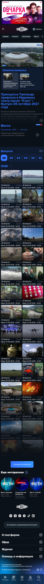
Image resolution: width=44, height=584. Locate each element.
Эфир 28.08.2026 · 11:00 (31, 284)
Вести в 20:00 (35, 492)
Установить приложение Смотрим (22, 525)
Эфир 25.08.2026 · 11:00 (31, 399)
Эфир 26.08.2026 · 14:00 (10, 361)
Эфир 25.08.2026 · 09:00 (10, 419)
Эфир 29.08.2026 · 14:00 (31, 245)
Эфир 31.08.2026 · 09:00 (10, 207)
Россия (24, 129)
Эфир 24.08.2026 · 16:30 (31, 419)
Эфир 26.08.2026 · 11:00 (31, 361)
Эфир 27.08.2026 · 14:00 (10, 322)
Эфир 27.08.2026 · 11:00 (31, 322)
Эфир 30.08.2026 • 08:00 (10, 245)
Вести (36, 36)
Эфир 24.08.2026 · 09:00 (10, 457)
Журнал (7, 549)
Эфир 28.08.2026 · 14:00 (10, 284)
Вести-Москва (6, 492)
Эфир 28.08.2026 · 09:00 (10, 303)
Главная (5, 36)
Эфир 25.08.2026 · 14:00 (10, 399)
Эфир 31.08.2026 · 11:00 (31, 188)
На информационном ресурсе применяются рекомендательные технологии (17, 565)
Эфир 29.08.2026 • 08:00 (32, 265)
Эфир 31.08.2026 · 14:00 (10, 188)
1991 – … (16, 129)
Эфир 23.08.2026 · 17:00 (31, 457)
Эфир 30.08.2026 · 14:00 (10, 226)
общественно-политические (13, 134)
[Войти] (34, 29)
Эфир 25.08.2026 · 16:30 (31, 380)
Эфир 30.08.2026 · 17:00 (31, 207)
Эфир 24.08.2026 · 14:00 (10, 438)
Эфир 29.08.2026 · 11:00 (10, 265)
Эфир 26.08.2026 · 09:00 (10, 380)
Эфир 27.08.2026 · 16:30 (31, 303)
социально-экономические (13, 136)
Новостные (6, 133)
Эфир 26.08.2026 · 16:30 (31, 342)
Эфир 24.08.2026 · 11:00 (31, 438)
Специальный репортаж (20, 493)
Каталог (15, 36)
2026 (10, 166)
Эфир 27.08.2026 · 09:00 (10, 342)
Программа (26, 36)
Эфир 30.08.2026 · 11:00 (31, 226)
